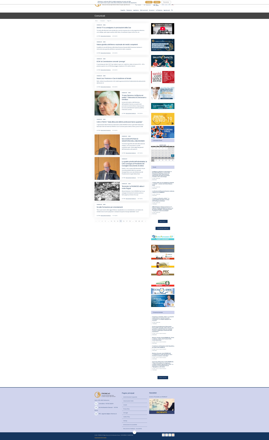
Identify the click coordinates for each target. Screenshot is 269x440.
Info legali (125, 412)
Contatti (139, 5)
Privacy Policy (126, 409)
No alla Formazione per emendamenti (110, 207)
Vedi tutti (162, 221)
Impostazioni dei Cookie (100, 437)
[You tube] (173, 435)
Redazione (148, 5)
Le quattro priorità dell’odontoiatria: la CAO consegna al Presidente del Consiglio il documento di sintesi (134, 164)
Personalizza (166, 2)
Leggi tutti (162, 377)
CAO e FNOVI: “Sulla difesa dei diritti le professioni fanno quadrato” (119, 122)
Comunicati (99, 24)
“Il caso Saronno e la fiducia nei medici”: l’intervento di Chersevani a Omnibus (134, 97)
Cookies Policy (126, 416)
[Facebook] (166, 435)
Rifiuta (156, 2)
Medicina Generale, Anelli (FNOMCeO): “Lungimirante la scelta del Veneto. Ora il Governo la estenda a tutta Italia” (162, 354)
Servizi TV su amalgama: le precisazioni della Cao (114, 28)
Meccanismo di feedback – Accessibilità (132, 428)
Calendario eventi (162, 228)
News (104, 24)
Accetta (149, 2)
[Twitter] (169, 435)
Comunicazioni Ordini (128, 401)
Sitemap (125, 420)
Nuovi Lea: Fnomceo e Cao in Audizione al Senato (114, 78)
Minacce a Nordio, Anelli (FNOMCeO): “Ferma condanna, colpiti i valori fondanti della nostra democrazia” (163, 339)
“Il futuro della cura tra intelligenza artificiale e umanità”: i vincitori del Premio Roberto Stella (163, 184)
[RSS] (163, 435)
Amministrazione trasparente (130, 397)
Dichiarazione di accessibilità (130, 424)
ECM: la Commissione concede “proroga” (111, 61)
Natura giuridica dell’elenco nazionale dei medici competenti (117, 44)
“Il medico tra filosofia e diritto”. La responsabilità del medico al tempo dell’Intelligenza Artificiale (160, 199)
